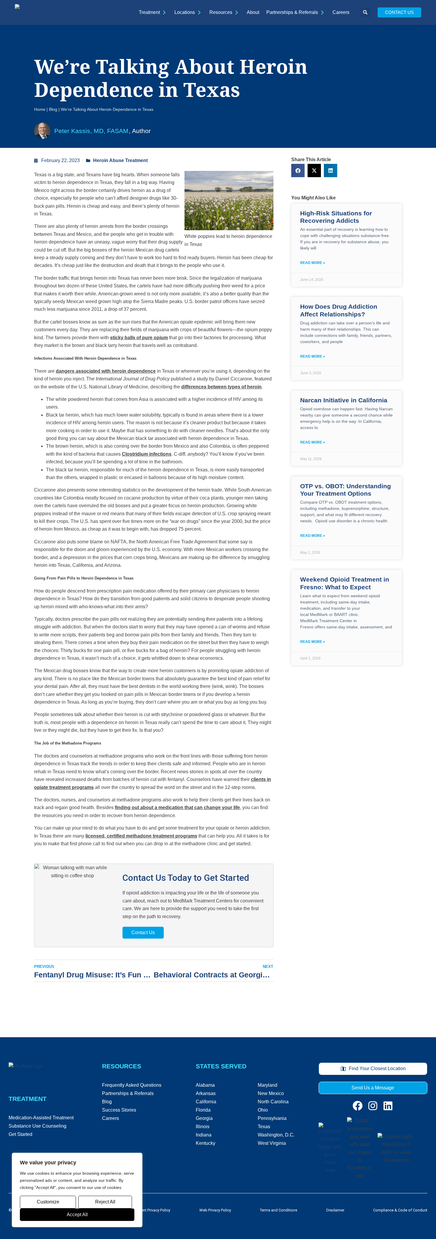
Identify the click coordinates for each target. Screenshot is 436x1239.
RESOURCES (121, 1066)
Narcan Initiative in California (343, 400)
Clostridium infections (146, 454)
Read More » (312, 263)
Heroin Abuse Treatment (120, 160)
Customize (48, 1201)
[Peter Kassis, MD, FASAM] (42, 131)
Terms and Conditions (278, 1210)
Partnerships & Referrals (292, 12)
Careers (340, 12)
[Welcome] (32, 12)
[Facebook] (358, 1106)
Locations (184, 12)
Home (39, 109)
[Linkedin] (388, 1106)
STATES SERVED (221, 1066)
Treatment (149, 12)
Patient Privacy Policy (152, 1210)
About (253, 12)
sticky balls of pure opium (139, 337)
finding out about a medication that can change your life (177, 807)
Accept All (77, 1214)
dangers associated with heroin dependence (106, 371)
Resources (220, 12)
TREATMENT (28, 1098)
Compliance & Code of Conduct (400, 1210)
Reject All (105, 1201)
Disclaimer (335, 1210)
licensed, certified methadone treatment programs (141, 835)
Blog (53, 109)
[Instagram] (373, 1106)
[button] (365, 12)
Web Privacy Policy (215, 1210)
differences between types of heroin (221, 386)
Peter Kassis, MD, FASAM (91, 130)
